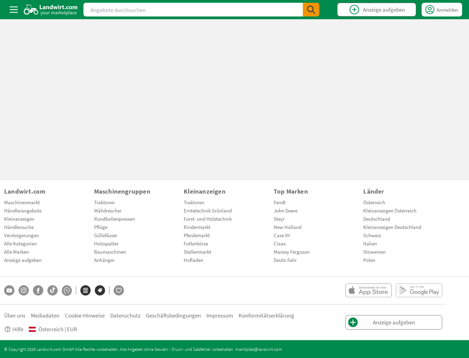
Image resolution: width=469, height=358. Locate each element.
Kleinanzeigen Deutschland (392, 226)
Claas (280, 243)
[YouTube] (9, 290)
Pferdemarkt (197, 235)
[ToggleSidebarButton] (14, 9)
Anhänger (104, 259)
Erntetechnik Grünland (208, 210)
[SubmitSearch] (311, 9)
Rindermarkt (197, 226)
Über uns (14, 315)
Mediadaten (45, 315)
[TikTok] (52, 290)
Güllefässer (105, 235)
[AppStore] (368, 290)
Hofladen (193, 259)
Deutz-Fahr (285, 259)
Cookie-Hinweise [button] (85, 315)
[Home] (50, 9)
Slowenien (374, 251)
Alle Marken (16, 251)
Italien (370, 243)
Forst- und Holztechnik (208, 218)
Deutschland (376, 218)
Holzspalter (106, 243)
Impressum (219, 315)
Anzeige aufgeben (23, 259)
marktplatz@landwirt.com (258, 349)
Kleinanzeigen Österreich (389, 210)
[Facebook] (38, 290)
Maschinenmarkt (22, 202)
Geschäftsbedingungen (173, 315)
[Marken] (100, 290)
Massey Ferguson (292, 251)
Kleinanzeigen (19, 218)
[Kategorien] (85, 290)
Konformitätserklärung (266, 315)
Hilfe (17, 329)
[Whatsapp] (67, 290)
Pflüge (100, 226)
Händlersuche (19, 226)
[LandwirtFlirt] (119, 290)
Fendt (280, 202)
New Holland (287, 226)
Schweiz (372, 235)
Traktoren (104, 202)
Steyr (279, 218)
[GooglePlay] (419, 290)
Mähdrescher (108, 210)
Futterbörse (196, 243)
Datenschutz (125, 315)
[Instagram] (24, 290)
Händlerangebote (23, 210)
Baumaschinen (110, 251)
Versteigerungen (21, 235)
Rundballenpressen (114, 218)
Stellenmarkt (197, 251)
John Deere (285, 210)
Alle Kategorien (20, 243)
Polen (369, 259)
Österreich (374, 202)
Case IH (282, 235)
